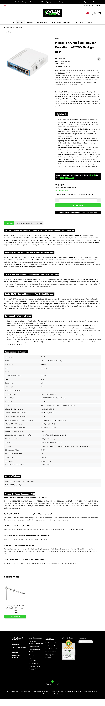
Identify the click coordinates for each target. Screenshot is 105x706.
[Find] (91, 13)
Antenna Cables (42, 22)
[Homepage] (4, 27)
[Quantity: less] (57, 200)
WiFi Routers (66, 66)
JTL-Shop (94, 691)
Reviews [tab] (39, 223)
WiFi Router (40, 514)
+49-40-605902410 (19, 647)
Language (82, 638)
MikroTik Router (20, 267)
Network (20, 22)
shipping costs (71, 187)
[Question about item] (99, 59)
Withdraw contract (52, 684)
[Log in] (95, 13)
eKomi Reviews (67, 638)
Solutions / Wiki (88, 5)
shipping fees (26, 691)
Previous (8, 32)
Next (98, 32)
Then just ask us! (67, 178)
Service (90, 22)
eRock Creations (58, 694)
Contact (98, 5)
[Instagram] (52, 681)
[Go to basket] (99, 13)
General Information (49, 639)
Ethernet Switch (92, 306)
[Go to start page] (52, 13)
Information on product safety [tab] (25, 223)
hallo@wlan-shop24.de (16, 656)
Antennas (30, 22)
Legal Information (35, 638)
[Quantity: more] (99, 200)
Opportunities (79, 22)
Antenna (19, 416)
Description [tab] (9, 223)
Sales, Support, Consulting (17, 639)
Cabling (93, 152)
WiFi (87, 77)
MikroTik (61, 92)
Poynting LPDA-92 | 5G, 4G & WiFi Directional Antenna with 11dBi (15, 608)
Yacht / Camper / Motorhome (61, 22)
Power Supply (32, 245)
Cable (6, 520)
